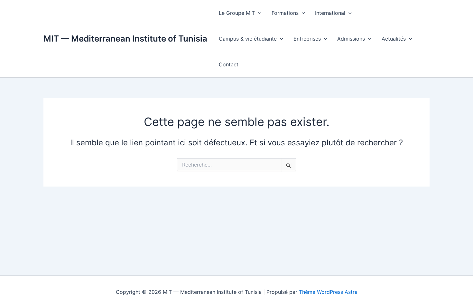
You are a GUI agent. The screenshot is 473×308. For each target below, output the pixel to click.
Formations (285, 13)
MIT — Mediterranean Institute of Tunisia (125, 38)
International (330, 13)
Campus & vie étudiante (248, 38)
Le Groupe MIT (237, 13)
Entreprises (307, 38)
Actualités (394, 38)
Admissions (351, 38)
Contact (228, 64)
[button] (258, 13)
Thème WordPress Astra (328, 292)
